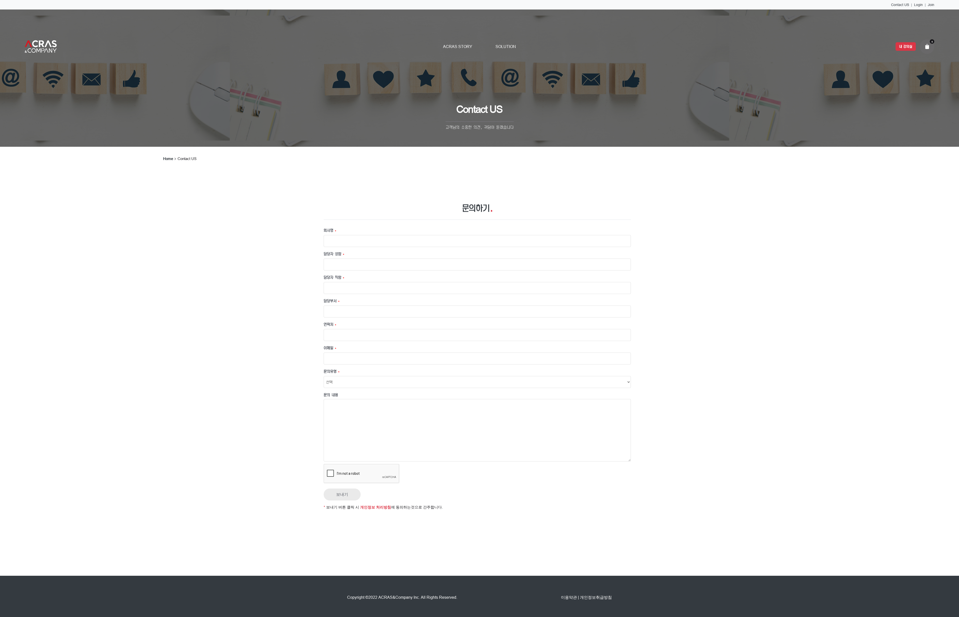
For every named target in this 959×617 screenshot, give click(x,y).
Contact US (900, 5)
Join (931, 5)
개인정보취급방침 (596, 597)
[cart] (927, 46)
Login (918, 5)
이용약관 (569, 597)
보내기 (342, 494)
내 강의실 (905, 46)
